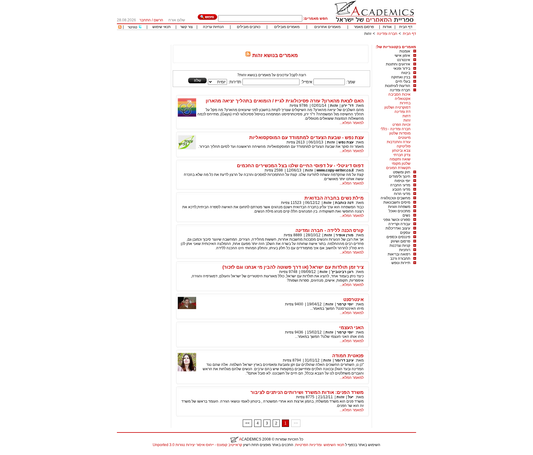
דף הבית (405, 27)
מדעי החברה (400, 185)
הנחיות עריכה (213, 27)
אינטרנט (403, 60)
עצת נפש (345, 142)
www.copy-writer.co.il (334, 170)
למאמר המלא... (352, 123)
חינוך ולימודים (399, 176)
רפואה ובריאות (399, 254)
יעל (350, 397)
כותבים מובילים (248, 27)
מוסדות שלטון (400, 133)
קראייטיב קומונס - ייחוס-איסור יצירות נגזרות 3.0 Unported (197, 445)
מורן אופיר (344, 235)
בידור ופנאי (401, 68)
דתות (407, 116)
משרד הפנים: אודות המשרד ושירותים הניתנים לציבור (307, 392)
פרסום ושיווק (400, 241)
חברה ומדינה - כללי (396, 129)
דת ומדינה (403, 112)
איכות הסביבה (399, 94)
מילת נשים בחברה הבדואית (334, 198)
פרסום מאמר (364, 27)
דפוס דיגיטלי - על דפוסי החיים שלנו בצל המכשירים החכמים (300, 165)
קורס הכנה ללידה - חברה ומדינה (329, 230)
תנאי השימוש (334, 445)
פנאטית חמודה (348, 355)
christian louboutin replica (24, 453)
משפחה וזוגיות (399, 207)
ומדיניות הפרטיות (308, 445)
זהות (407, 120)
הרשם (158, 20)
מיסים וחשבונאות (396, 202)
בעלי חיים (402, 81)
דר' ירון (347, 105)
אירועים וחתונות (398, 64)
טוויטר (132, 27)
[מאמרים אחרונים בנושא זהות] (248, 55)
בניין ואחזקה (400, 77)
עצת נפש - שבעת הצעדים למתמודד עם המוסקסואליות (306, 137)
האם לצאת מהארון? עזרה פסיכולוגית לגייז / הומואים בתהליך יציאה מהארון (285, 100)
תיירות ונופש (400, 263)
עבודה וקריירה (399, 224)
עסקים (405, 232)
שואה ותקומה (400, 159)
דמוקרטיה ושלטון (397, 107)
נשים (406, 215)
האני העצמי (351, 327)
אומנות (404, 51)
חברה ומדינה (387, 33)
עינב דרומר (344, 360)
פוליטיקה (404, 146)
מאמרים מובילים (287, 27)
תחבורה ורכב (400, 258)
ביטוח (405, 73)
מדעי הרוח (402, 194)
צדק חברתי (402, 155)
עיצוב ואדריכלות (398, 228)
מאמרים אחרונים (327, 27)
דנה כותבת (344, 203)
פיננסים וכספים (398, 237)
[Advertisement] (304, 42)
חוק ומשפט (401, 172)
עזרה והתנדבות (399, 142)
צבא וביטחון (401, 150)
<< (247, 423)
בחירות (405, 103)
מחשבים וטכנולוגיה (395, 198)
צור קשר (186, 27)
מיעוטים (404, 137)
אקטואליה (403, 99)
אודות (387, 27)
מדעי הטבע (401, 189)
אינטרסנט (353, 299)
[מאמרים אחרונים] (120, 27)
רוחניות (404, 250)
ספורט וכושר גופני (396, 219)
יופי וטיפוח (402, 181)
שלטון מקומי (401, 163)
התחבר (145, 20)
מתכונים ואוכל (399, 211)
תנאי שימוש (161, 27)
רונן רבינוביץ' (342, 272)
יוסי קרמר (344, 304)
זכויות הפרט (401, 124)
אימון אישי (402, 55)
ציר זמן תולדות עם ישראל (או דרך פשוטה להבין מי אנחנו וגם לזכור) (293, 267)
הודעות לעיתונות (397, 86)
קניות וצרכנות (400, 245)
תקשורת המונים (398, 168)
